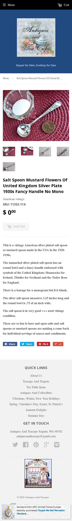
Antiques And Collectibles (36, 393)
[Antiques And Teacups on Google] (46, 446)
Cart (66, 5)
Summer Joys (36, 415)
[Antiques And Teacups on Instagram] (57, 446)
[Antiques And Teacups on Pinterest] (36, 446)
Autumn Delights (36, 410)
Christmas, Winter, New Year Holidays (36, 398)
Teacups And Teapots (36, 381)
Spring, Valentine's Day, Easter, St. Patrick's (36, 404)
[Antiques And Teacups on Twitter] (15, 446)
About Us (36, 375)
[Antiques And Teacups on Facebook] (26, 446)
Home (6, 78)
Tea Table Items (36, 387)
